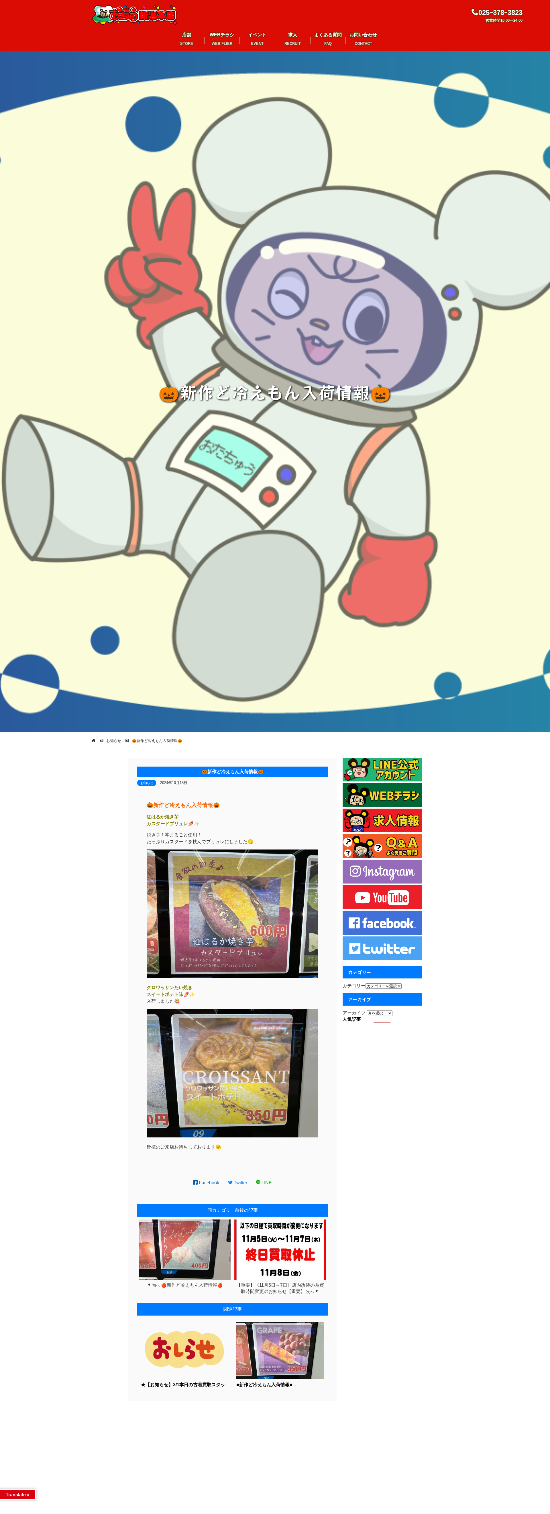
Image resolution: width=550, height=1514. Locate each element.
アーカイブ (354, 1012)
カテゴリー (354, 985)
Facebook (208, 1182)
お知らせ (147, 783)
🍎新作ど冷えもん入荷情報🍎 (192, 1285)
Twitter (240, 1182)
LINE (266, 1182)
